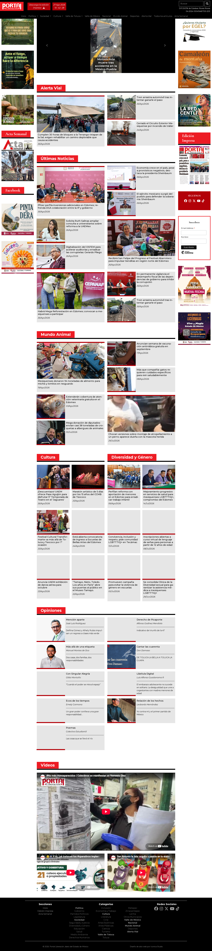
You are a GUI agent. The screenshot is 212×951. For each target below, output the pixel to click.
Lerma (132, 914)
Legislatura (79, 917)
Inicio (23, 16)
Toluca (106, 937)
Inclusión (106, 908)
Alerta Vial (132, 931)
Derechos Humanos (79, 937)
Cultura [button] (57, 16)
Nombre (184, 237)
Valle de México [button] (92, 16)
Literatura (106, 917)
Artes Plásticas (106, 926)
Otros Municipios (133, 917)
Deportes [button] (134, 16)
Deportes (133, 929)
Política (79, 908)
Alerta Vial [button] (147, 16)
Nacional (132, 923)
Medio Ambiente (79, 934)
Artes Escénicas (106, 923)
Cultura (106, 914)
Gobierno (79, 911)
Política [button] (32, 16)
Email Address (188, 228)
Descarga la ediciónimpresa (39, 6)
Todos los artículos (163, 16)
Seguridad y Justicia (79, 923)
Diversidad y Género (79, 926)
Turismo (106, 931)
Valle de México (132, 920)
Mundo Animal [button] (120, 16)
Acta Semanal (181, 16)
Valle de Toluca (106, 934)
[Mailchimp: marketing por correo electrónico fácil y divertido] (187, 254)
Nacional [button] (106, 16)
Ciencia (106, 929)
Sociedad (79, 920)
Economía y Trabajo (106, 911)
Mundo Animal (132, 926)
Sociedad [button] (45, 16)
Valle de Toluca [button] (73, 16)
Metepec (132, 908)
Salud (79, 931)
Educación (79, 929)
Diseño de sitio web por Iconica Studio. (146, 946)
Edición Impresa (45, 911)
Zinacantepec (133, 911)
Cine (106, 920)
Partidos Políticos (79, 914)
